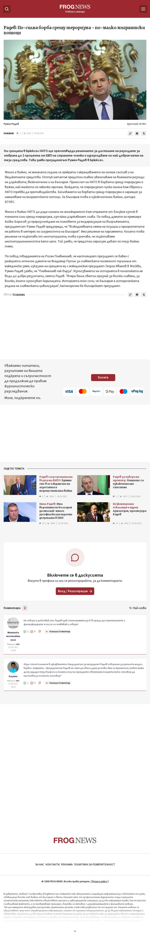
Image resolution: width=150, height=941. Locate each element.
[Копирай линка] (130, 133)
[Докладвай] (39, 631)
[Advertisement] (75, 763)
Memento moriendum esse (13, 636)
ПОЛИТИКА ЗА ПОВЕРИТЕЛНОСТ (94, 864)
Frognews (19, 294)
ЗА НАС (39, 864)
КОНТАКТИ (53, 864)
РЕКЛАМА (67, 864)
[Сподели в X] (143, 133)
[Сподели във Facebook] (137, 133)
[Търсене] (7, 9)
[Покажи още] (75, 931)
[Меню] (143, 9)
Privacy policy (99, 881)
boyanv (13, 676)
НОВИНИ (9, 133)
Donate (103, 377)
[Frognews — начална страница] (75, 840)
